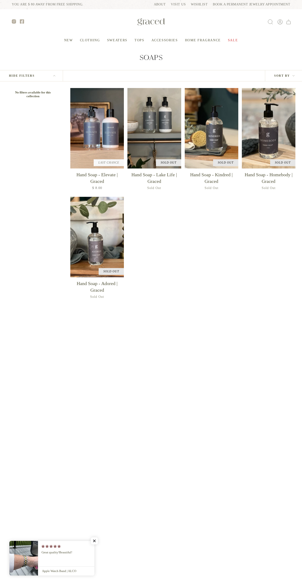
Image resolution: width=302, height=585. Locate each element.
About (160, 4)
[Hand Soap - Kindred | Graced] (211, 128)
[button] (90, 40)
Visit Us (178, 4)
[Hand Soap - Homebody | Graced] (268, 128)
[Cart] (288, 22)
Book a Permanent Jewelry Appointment (251, 4)
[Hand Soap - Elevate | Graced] (97, 128)
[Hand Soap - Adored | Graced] (97, 237)
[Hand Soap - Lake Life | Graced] (154, 128)
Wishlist (199, 4)
